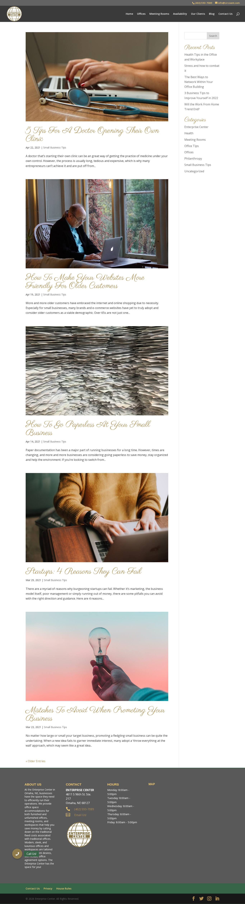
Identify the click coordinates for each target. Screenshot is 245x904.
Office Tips (191, 146)
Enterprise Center (196, 127)
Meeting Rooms (159, 14)
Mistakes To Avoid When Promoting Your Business (95, 714)
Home (129, 14)
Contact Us (225, 14)
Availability (180, 14)
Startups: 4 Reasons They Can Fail (83, 571)
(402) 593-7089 (203, 2)
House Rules (63, 888)
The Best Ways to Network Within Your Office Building (198, 82)
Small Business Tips (54, 147)
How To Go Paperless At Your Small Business (88, 429)
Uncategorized (194, 171)
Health (188, 133)
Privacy (48, 888)
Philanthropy (193, 158)
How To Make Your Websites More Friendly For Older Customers (85, 282)
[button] (17, 854)
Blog (212, 14)
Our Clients (198, 14)
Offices (141, 14)
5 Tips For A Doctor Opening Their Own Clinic (92, 135)
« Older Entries (35, 761)
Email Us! (80, 815)
